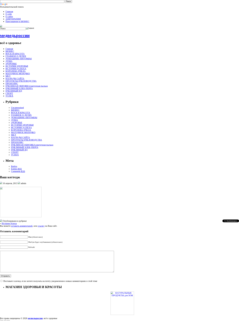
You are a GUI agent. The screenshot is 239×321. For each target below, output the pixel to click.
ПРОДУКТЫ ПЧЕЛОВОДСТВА (21, 81)
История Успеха (9, 223)
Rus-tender (7, 320)
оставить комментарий (22, 226)
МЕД (8, 76)
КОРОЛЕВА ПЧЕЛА (16, 71)
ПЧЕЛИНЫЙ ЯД (14, 91)
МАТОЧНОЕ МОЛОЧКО (18, 73)
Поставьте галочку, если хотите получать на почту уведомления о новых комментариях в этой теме (50, 281)
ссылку (41, 226)
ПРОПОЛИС (12, 83)
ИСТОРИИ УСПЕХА (16, 68)
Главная (9, 11)
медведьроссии (15, 35)
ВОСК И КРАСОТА (15, 54)
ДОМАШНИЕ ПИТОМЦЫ (19, 58)
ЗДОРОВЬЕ (11, 63)
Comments (18, 171)
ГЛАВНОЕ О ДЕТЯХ (16, 56)
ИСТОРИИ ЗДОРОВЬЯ (17, 66)
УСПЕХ (9, 96)
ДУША (9, 61)
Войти (14, 166)
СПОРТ (9, 93)
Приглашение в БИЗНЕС (17, 21)
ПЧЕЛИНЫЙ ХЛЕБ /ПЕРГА (19, 88)
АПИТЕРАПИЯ (13, 19)
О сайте (9, 16)
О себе (9, 14)
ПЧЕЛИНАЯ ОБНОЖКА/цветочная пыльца (27, 86)
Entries (16, 169)
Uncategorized (17, 107)
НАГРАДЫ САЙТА (15, 78)
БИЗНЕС (10, 51)
